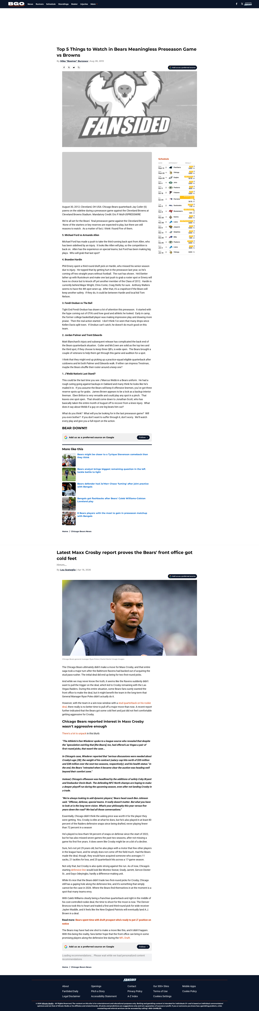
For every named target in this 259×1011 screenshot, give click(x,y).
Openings (96, 986)
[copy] (79, 67)
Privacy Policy (135, 991)
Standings (63, 4)
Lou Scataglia (68, 569)
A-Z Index (133, 996)
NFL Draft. (125, 937)
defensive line (78, 869)
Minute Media (47, 1003)
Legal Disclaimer (71, 996)
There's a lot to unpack (74, 733)
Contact (132, 986)
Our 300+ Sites (161, 986)
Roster (74, 4)
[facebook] (236, 4)
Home (65, 531)
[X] (242, 4)
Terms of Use (160, 991)
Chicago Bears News (81, 531)
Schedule (51, 4)
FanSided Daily (70, 991)
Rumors (40, 4)
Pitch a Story (98, 991)
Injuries (84, 4)
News (30, 4)
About (65, 986)
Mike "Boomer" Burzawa (74, 61)
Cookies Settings (162, 996)
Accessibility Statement (104, 996)
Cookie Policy (189, 991)
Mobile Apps (189, 986)
